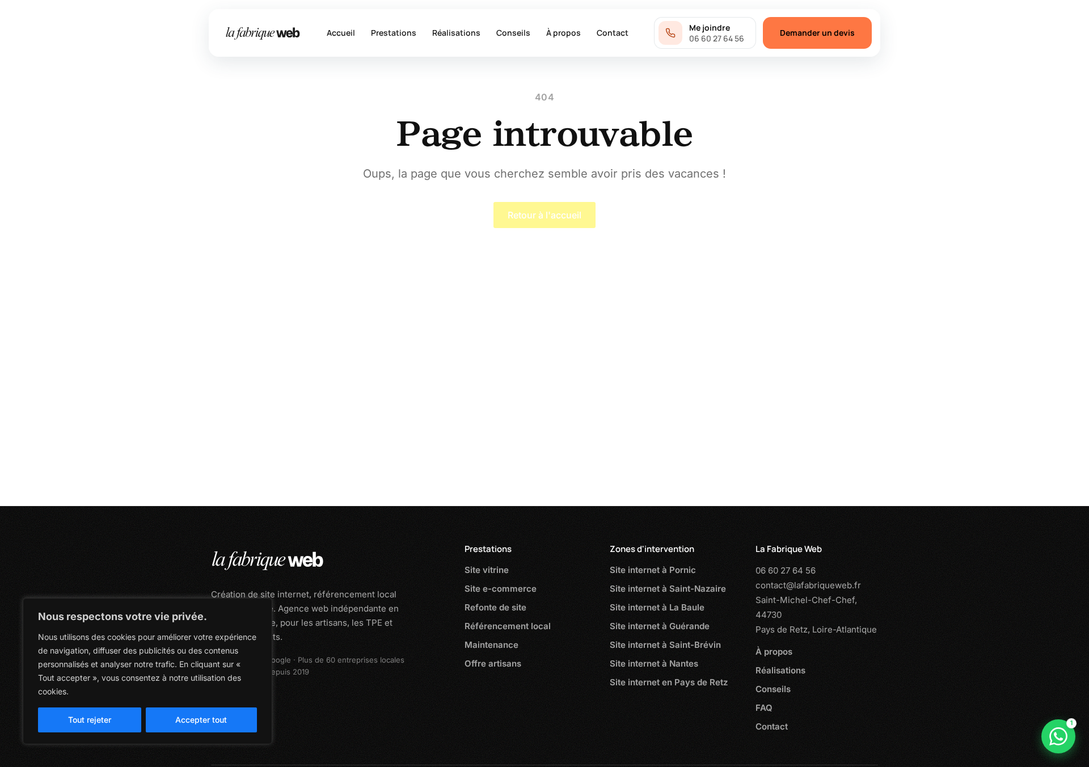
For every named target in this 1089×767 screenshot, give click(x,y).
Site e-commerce (501, 588)
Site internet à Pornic (653, 569)
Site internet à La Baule (657, 607)
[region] (147, 671)
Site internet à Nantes (654, 663)
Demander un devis (817, 32)
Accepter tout (201, 719)
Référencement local (508, 626)
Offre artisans (493, 663)
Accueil (341, 32)
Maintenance (491, 644)
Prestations (393, 32)
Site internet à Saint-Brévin (665, 644)
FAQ (764, 707)
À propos (563, 32)
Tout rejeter (89, 719)
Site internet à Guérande (660, 626)
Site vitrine (487, 569)
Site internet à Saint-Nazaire (668, 588)
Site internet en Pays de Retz (669, 682)
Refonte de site (495, 607)
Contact (612, 32)
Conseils (513, 32)
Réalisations (456, 32)
